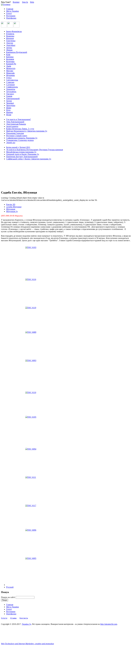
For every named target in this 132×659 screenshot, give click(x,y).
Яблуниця (10, 209)
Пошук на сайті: (8, 597)
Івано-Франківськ (14, 31)
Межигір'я (10, 68)
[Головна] (5, 4)
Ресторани (10, 16)
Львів (8, 66)
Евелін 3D (10, 204)
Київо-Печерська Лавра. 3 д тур (20, 129)
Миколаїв (10, 73)
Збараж (9, 50)
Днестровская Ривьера (16, 124)
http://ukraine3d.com (108, 624)
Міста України (12, 11)
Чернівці (10, 103)
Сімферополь (12, 87)
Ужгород (10, 94)
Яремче (9, 112)
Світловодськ (12, 80)
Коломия (10, 59)
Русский (10, 587)
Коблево (10, 57)
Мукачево (10, 75)
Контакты (24, 618)
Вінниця (10, 38)
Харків (9, 96)
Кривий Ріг (11, 64)
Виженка (10, 36)
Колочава (10, 61)
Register (16, 2)
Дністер (9, 43)
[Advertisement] (12, 175)
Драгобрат (10, 45)
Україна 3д (26, 624)
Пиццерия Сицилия (15, 133)
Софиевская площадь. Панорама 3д (21, 138)
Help (32, 2)
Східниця (10, 85)
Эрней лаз (10, 142)
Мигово (9, 71)
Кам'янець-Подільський (16, 52)
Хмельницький (13, 98)
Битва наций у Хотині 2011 (18, 147)
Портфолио (11, 18)
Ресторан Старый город (16, 136)
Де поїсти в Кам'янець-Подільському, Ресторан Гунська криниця (34, 150)
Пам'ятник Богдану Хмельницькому (22, 156)
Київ (8, 54)
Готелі (9, 13)
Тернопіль (10, 89)
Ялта (8, 110)
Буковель (10, 34)
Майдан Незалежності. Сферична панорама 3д (26, 131)
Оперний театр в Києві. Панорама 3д (22, 154)
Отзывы (13, 618)
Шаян (8, 108)
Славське (10, 82)
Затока (9, 48)
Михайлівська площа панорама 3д (21, 152)
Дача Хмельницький (15, 122)
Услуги (4, 618)
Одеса (8, 78)
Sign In (25, 2)
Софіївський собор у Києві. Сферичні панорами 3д (28, 159)
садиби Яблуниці (13, 207)
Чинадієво (10, 105)
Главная (9, 9)
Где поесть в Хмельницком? (18, 119)
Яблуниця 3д (12, 211)
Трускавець (11, 91)
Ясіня (8, 115)
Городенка (10, 41)
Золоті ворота (12, 126)
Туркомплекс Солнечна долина (20, 140)
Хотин (9, 101)
